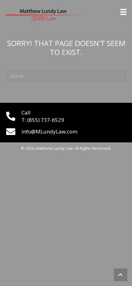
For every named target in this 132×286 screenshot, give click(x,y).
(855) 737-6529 (45, 119)
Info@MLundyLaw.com (49, 131)
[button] (120, 275)
